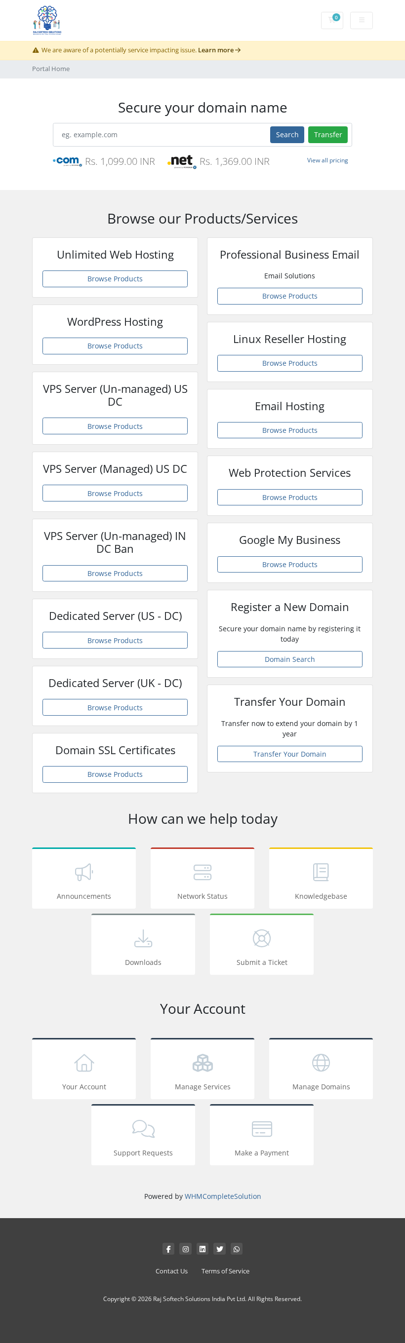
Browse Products (115, 278)
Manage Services (203, 1086)
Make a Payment (262, 1152)
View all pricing (327, 160)
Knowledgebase (321, 896)
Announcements (84, 896)
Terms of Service (225, 1271)
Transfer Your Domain (289, 754)
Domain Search (290, 659)
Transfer (328, 134)
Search (287, 134)
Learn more (216, 50)
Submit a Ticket (262, 962)
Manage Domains (321, 1086)
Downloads (143, 962)
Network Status (202, 896)
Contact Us (172, 1271)
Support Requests (143, 1152)
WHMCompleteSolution (223, 1196)
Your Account (84, 1086)
